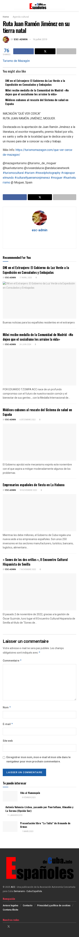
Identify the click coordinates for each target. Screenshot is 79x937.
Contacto (28, 905)
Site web (8, 741)
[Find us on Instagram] (13, 927)
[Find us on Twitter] (8, 927)
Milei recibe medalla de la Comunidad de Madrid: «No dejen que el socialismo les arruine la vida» (37, 92)
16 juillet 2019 (40, 39)
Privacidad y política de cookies (53, 905)
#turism (29, 173)
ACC (13, 887)
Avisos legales (10, 905)
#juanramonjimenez (37, 177)
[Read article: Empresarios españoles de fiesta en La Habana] (39, 512)
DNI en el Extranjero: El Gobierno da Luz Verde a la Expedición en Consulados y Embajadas (35, 82)
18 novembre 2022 (28, 490)
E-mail (8, 724)
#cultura (20, 177)
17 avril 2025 (25, 277)
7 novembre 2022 (27, 569)
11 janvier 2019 (14, 815)
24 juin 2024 (25, 344)
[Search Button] (74, 5)
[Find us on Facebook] (4, 927)
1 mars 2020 (27, 831)
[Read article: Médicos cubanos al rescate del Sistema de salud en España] (39, 442)
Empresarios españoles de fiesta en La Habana (33, 484)
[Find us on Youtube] (18, 927)
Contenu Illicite (10, 909)
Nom (7, 707)
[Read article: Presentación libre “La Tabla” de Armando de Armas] (10, 826)
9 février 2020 (28, 797)
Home (6, 17)
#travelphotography (47, 173)
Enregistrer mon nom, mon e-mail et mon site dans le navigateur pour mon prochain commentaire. (38, 759)
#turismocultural (13, 173)
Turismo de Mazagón (16, 61)
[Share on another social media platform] (66, 51)
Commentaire (12, 661)
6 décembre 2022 (27, 419)
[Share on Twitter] (45, 51)
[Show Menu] (4, 5)
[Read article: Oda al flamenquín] (10, 796)
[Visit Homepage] (39, 5)
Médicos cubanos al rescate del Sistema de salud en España (36, 102)
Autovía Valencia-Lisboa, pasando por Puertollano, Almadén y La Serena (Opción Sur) (39, 809)
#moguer (56, 177)
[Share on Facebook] (23, 51)
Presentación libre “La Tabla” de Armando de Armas (45, 825)
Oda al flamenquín (30, 793)
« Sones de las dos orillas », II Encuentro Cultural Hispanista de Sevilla (35, 562)
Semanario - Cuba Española (28, 891)
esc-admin (21, 39)
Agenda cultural (21, 17)
